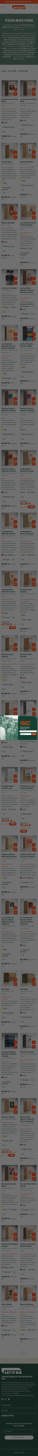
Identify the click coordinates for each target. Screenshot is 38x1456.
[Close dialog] (36, 717)
